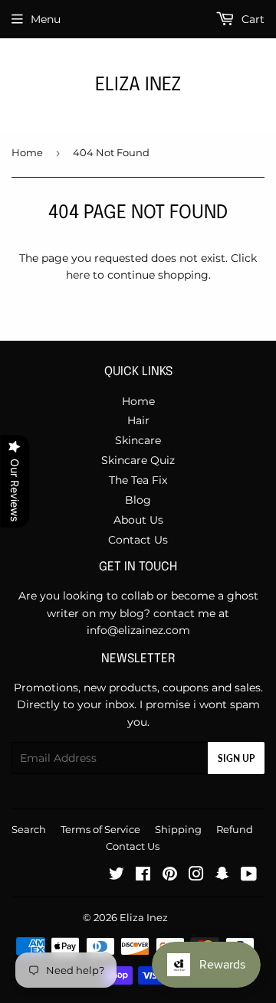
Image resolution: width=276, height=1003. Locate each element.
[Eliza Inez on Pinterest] (170, 876)
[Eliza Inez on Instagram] (196, 876)
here (78, 275)
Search (29, 829)
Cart (251, 19)
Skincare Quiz (138, 460)
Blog (138, 500)
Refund (234, 829)
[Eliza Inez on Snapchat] (222, 876)
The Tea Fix (138, 480)
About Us (138, 520)
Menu (46, 19)
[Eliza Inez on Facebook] (143, 876)
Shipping (178, 829)
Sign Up (236, 758)
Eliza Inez (138, 85)
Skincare (138, 440)
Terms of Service (100, 829)
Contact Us (138, 540)
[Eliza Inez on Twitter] (116, 876)
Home (27, 152)
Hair (138, 420)
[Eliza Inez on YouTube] (249, 876)
